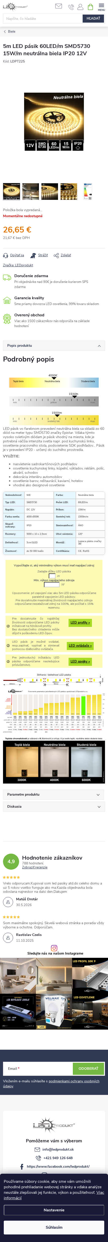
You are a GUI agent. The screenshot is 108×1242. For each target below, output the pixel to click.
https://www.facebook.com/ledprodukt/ (58, 1166)
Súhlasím (54, 1227)
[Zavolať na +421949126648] (71, 7)
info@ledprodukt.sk (58, 1149)
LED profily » (80, 622)
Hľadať (93, 18)
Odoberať (88, 1068)
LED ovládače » (80, 645)
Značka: (18, 265)
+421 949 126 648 (58, 1158)
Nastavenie (54, 1210)
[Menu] (101, 6)
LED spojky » (80, 661)
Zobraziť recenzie (34, 868)
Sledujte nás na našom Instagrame (55, 953)
